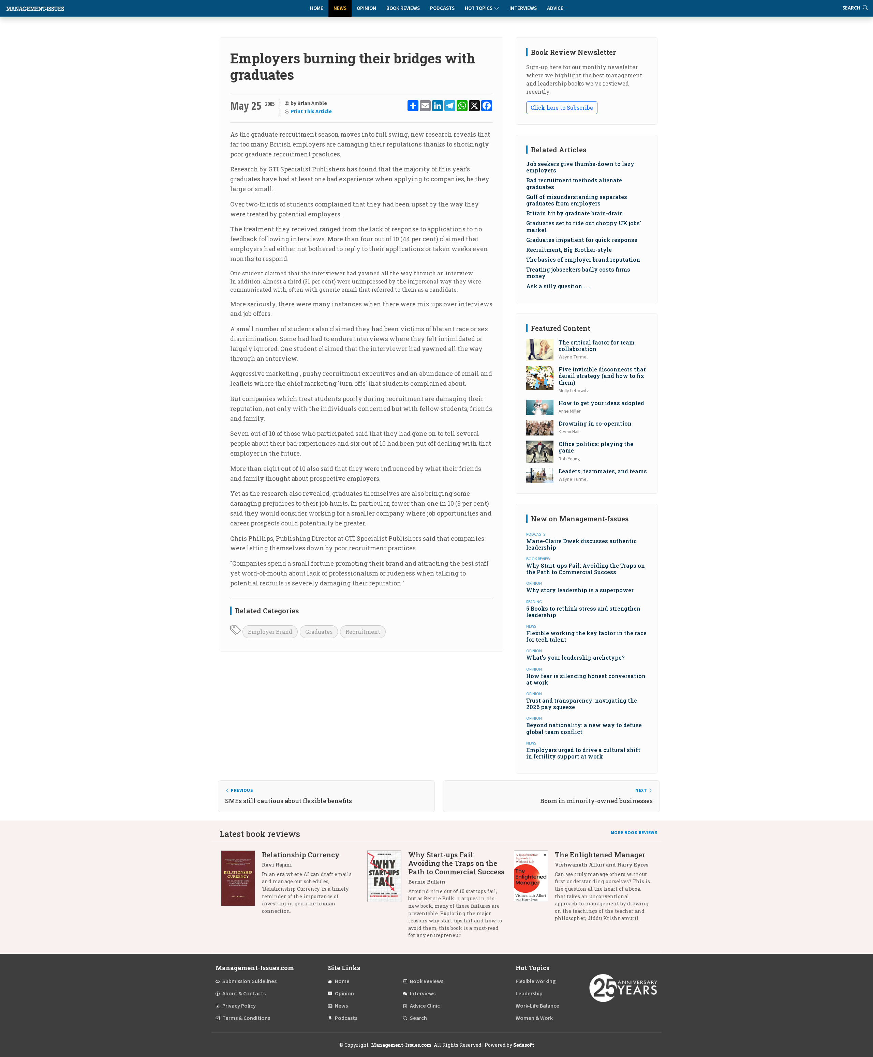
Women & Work (534, 1018)
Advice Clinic (425, 1006)
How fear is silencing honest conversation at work (586, 679)
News (340, 8)
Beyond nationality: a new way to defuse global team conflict (584, 728)
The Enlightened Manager (600, 854)
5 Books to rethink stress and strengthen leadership (583, 611)
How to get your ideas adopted (601, 403)
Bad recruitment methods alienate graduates (574, 183)
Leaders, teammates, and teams (603, 471)
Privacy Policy (239, 1006)
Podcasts (442, 8)
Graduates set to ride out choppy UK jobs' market (583, 226)
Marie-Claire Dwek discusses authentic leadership (581, 544)
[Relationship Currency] (241, 885)
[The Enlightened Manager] (534, 889)
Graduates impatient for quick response (581, 239)
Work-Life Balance (537, 1006)
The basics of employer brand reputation (583, 259)
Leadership (529, 993)
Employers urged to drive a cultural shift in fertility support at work (583, 753)
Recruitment (362, 631)
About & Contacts (244, 993)
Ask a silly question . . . (558, 286)
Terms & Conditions (246, 1018)
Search (418, 1018)
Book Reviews (403, 8)
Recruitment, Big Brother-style (569, 249)
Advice (555, 8)
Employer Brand (270, 631)
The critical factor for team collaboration (597, 345)
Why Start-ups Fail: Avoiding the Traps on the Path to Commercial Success (585, 569)
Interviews (523, 8)
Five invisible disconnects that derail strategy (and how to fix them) (602, 376)
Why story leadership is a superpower (580, 590)
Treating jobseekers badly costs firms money (578, 272)
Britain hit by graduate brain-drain (574, 213)
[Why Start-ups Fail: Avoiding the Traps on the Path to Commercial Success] (387, 898)
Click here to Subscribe (562, 107)
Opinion (366, 8)
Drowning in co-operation (595, 423)
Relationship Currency (301, 854)
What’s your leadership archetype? (575, 657)
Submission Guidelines (249, 981)
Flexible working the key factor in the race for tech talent (586, 636)
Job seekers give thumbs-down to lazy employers (580, 167)
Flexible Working (536, 981)
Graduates (318, 631)
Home (316, 8)
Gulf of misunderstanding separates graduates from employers (576, 200)
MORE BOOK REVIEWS (634, 833)
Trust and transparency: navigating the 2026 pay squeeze (581, 703)
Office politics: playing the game (596, 447)
